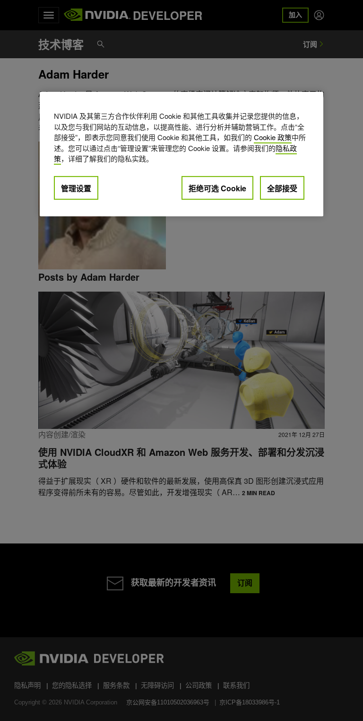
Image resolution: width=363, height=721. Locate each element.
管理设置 (76, 188)
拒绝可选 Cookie (217, 188)
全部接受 (282, 188)
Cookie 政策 (273, 137)
